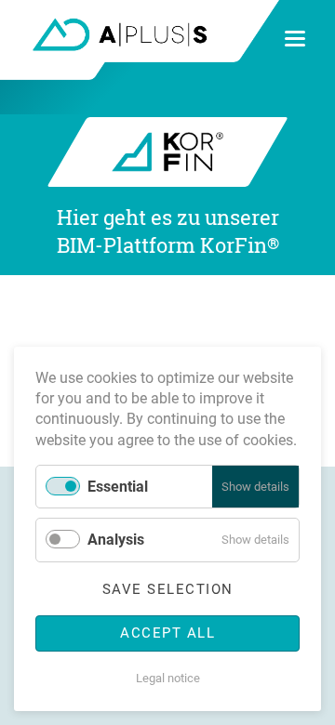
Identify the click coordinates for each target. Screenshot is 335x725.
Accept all (167, 633)
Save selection (168, 589)
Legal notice (168, 678)
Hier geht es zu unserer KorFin (168, 231)
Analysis (115, 539)
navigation (295, 38)
